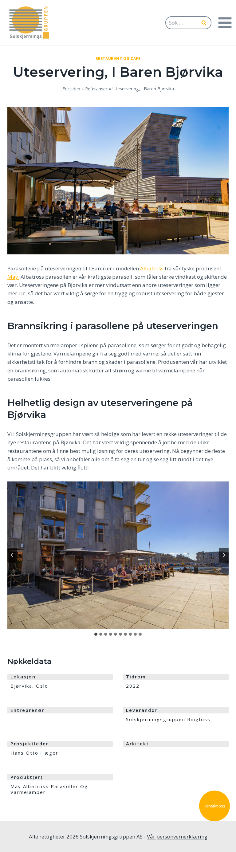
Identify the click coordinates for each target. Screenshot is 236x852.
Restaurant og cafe (118, 58)
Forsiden (71, 89)
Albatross (152, 268)
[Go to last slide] (12, 555)
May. (13, 276)
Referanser (96, 89)
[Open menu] (224, 22)
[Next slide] (224, 555)
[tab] (95, 634)
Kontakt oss (214, 806)
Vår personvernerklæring (177, 836)
